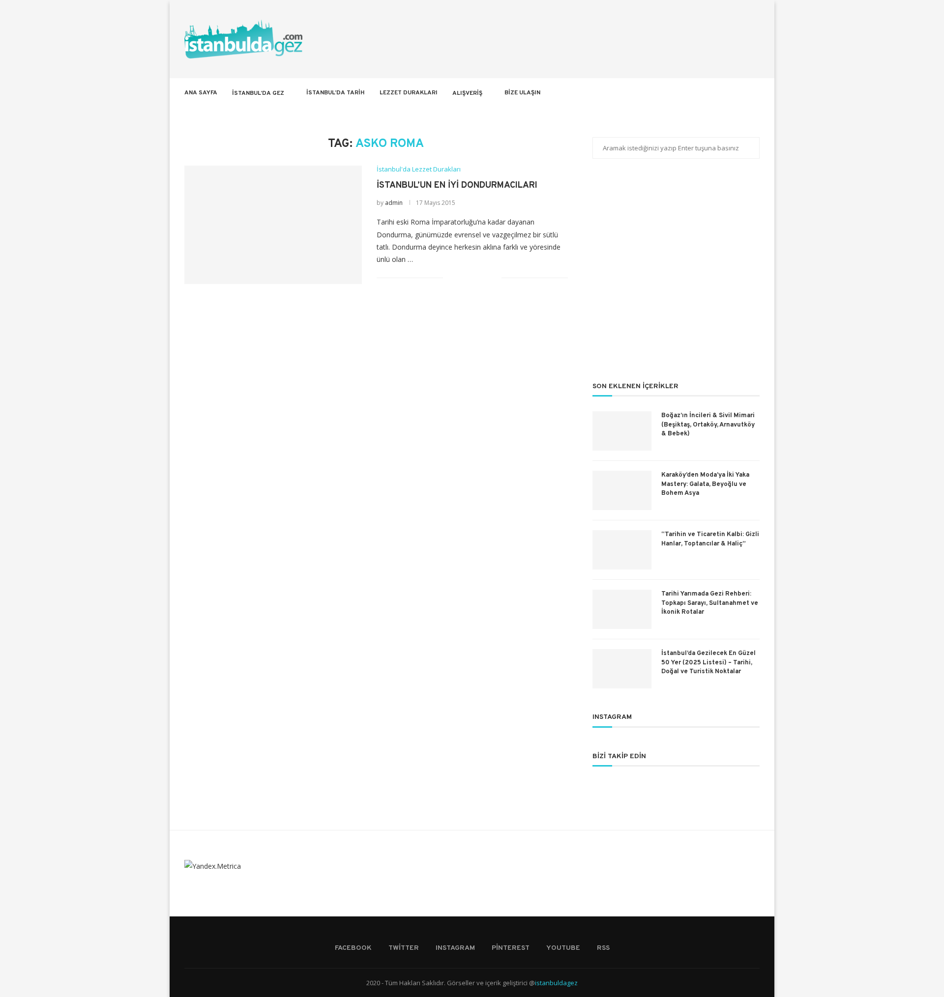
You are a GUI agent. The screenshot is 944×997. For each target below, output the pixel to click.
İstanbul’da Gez (258, 93)
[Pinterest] (720, 93)
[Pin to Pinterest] (483, 278)
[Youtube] (730, 93)
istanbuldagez (556, 982)
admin (394, 203)
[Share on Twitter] (473, 278)
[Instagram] (709, 93)
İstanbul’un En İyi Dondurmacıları (457, 185)
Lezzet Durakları (409, 93)
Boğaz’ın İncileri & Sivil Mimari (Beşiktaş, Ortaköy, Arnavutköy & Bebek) (708, 424)
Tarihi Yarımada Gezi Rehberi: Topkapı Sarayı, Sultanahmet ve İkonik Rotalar (709, 603)
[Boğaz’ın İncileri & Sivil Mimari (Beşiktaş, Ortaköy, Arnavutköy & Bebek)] (621, 431)
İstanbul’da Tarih (335, 93)
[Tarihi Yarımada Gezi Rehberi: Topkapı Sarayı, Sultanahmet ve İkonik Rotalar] (621, 609)
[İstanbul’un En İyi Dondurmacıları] (273, 225)
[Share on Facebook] (463, 278)
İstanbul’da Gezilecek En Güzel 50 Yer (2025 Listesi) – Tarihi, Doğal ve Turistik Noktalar (708, 662)
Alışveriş (467, 93)
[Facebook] (689, 93)
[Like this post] (450, 278)
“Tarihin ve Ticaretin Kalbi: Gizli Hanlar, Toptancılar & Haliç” (710, 539)
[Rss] (740, 93)
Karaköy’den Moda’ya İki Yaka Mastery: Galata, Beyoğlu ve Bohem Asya (705, 484)
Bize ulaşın (522, 93)
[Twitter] (699, 93)
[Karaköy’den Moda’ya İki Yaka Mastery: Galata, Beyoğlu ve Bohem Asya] (621, 490)
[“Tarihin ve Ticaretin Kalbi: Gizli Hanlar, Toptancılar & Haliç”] (621, 550)
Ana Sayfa (200, 93)
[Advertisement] (676, 276)
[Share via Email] (494, 278)
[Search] (755, 93)
